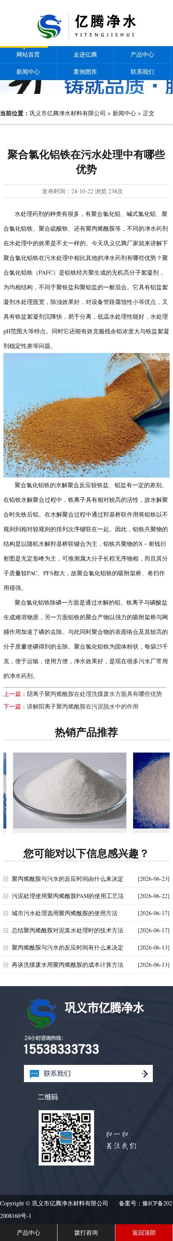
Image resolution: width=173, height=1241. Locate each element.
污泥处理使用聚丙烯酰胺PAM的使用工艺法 (68, 896)
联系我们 (142, 71)
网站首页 (28, 54)
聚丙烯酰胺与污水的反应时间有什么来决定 (67, 947)
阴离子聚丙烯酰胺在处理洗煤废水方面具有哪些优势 (94, 694)
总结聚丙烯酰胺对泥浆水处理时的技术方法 (67, 930)
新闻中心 (28, 71)
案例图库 (85, 71)
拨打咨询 (86, 1232)
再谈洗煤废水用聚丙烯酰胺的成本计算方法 (67, 964)
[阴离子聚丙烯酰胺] (69, 790)
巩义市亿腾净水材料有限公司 (67, 113)
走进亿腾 (85, 54)
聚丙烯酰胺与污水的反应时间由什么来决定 (67, 879)
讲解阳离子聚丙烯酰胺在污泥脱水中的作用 (83, 706)
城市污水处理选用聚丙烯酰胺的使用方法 (65, 913)
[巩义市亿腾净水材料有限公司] (86, 40)
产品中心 (142, 54)
